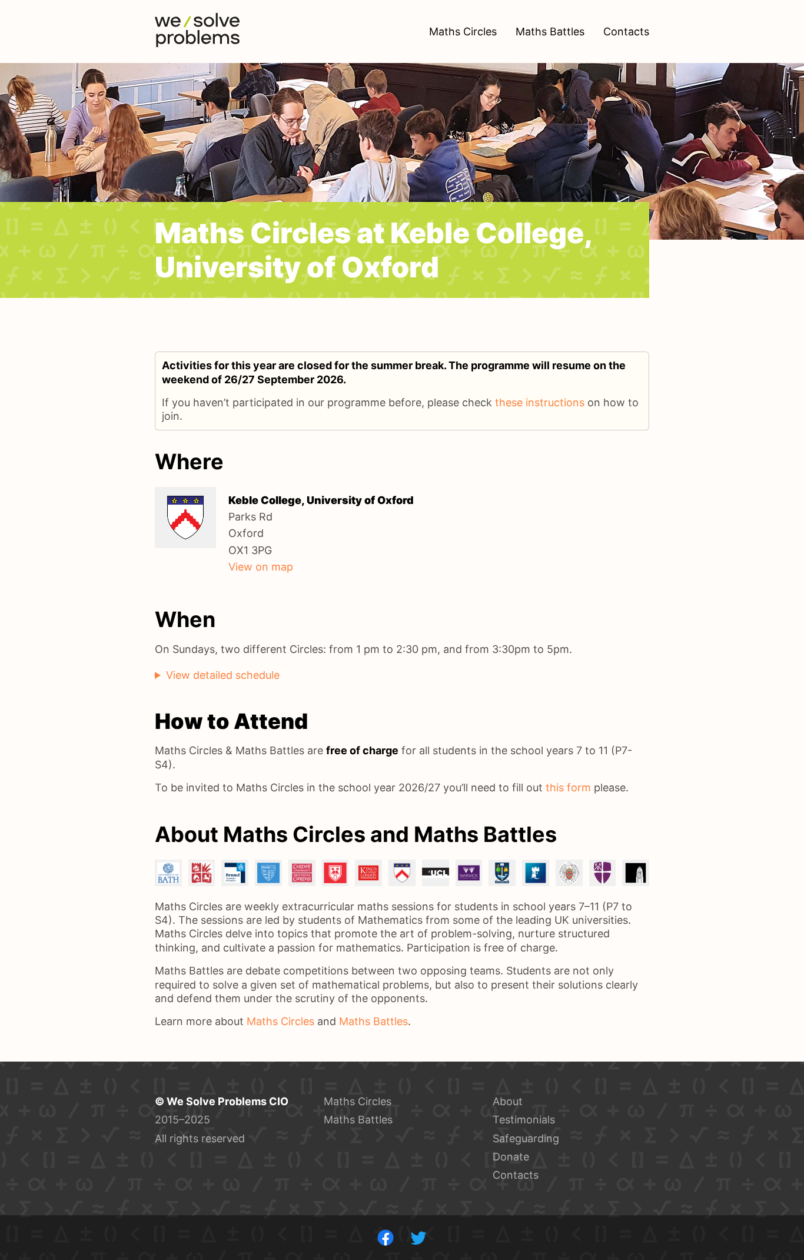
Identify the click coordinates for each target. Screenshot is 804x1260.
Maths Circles (280, 1021)
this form (568, 787)
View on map (260, 567)
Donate (511, 1156)
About (508, 1101)
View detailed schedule (223, 675)
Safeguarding (526, 1138)
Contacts (516, 1175)
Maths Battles (373, 1021)
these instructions (539, 402)
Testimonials (524, 1119)
